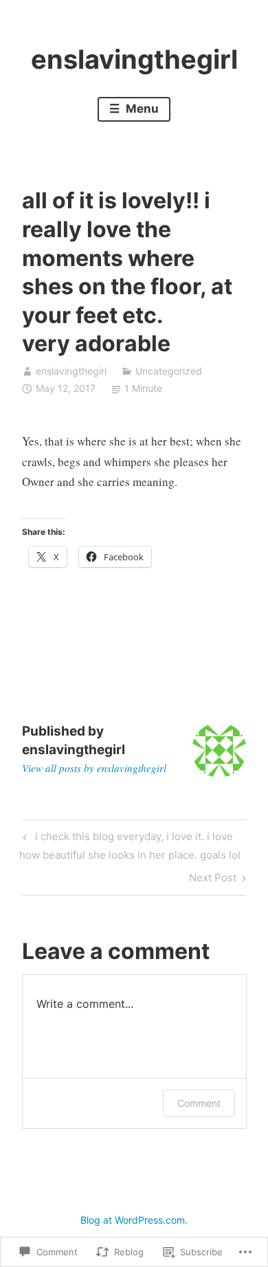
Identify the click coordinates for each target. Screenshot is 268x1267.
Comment (199, 1103)
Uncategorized (168, 371)
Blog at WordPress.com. (134, 1220)
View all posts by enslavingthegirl (94, 768)
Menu (141, 108)
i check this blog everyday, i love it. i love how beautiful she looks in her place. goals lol (130, 845)
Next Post (212, 880)
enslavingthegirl (134, 59)
